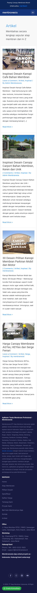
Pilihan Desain (7, 490)
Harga (27, 354)
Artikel (21, 81)
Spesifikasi (6, 494)
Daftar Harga (7, 498)
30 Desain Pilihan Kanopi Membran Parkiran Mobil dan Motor (18, 261)
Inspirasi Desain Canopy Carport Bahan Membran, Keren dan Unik (18, 166)
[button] (32, 12)
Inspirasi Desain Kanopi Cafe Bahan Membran (17, 75)
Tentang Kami (7, 502)
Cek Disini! (23, 6)
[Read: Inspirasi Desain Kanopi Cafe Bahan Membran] (18, 59)
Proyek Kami (7, 506)
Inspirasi (28, 81)
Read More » (8, 126)
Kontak (4, 514)
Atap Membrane (8, 486)
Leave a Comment (10, 81)
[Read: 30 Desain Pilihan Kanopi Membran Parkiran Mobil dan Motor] (18, 242)
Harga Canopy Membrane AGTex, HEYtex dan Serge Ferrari (18, 347)
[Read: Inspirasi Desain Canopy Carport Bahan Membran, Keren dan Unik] (18, 147)
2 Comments (8, 173)
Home (4, 482)
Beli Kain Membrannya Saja (12, 510)
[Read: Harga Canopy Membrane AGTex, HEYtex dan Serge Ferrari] (18, 331)
